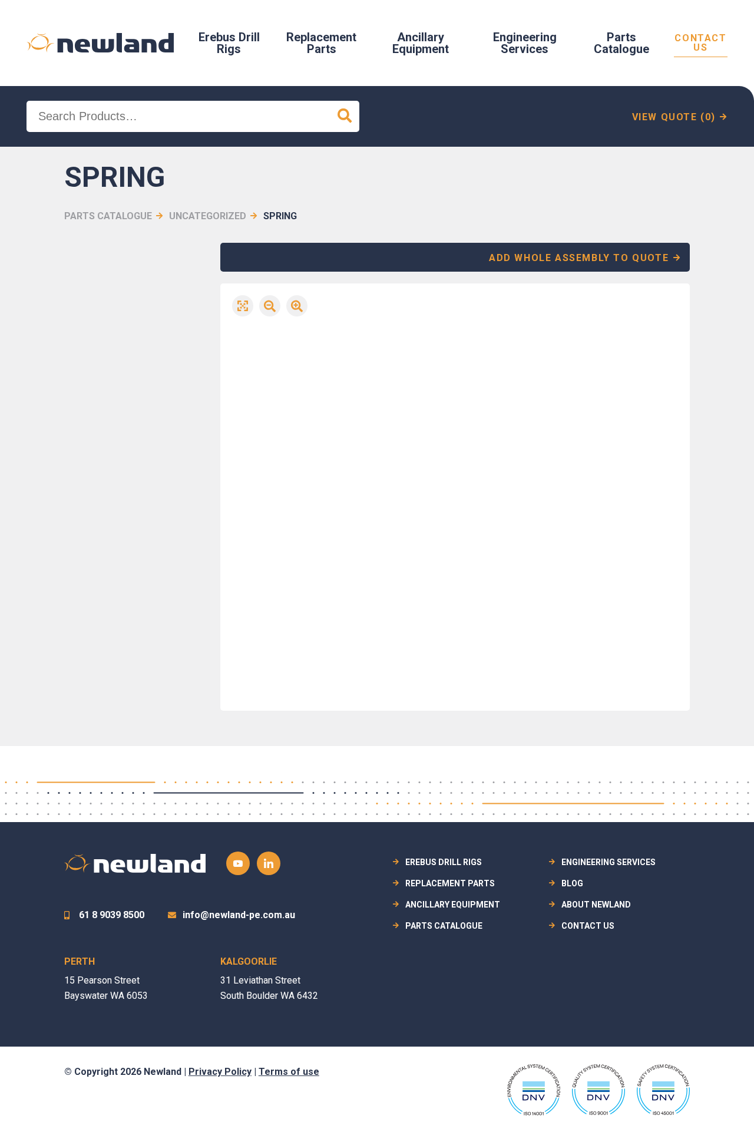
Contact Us (700, 43)
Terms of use (289, 1071)
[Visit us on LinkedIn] (268, 863)
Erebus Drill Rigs (229, 43)
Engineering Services (525, 43)
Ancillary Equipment (420, 43)
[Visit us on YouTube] (238, 863)
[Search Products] (344, 116)
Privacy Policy (220, 1071)
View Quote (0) (674, 117)
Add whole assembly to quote (579, 257)
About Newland (596, 904)
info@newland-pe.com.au (239, 914)
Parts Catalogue (621, 43)
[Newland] (100, 43)
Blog (572, 883)
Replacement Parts (321, 43)
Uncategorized (207, 216)
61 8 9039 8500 (111, 914)
